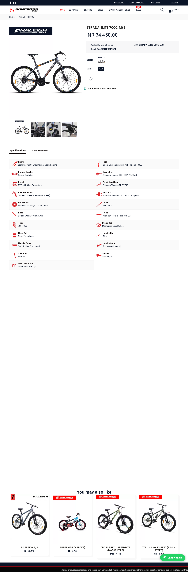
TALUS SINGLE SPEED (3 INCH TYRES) (158, 549)
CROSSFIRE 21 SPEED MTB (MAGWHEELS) (115, 549)
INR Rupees (155, 3)
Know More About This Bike (102, 88)
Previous (14, 71)
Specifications (17, 150)
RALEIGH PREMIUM (26, 17)
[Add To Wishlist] (90, 79)
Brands (88, 10)
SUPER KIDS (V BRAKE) (72, 547)
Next (77, 71)
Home (62, 10)
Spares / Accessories (119, 10)
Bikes (100, 10)
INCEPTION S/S (29, 547)
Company (73, 10)
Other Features (39, 150)
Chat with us (175, 557)
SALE (138, 9)
